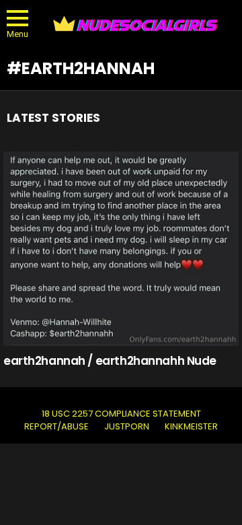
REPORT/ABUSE (56, 426)
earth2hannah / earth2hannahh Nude (109, 361)
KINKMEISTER (191, 426)
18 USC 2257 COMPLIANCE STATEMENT (121, 414)
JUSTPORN (126, 426)
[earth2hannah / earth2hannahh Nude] (121, 248)
